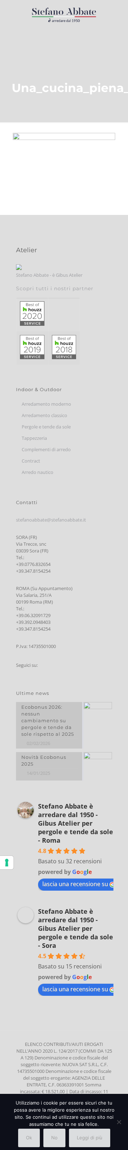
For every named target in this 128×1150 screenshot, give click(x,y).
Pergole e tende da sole (46, 426)
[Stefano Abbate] (64, 14)
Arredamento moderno (46, 404)
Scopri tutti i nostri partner (55, 288)
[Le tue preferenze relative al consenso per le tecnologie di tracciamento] (7, 862)
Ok (29, 1137)
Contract (31, 461)
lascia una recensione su (75, 884)
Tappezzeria (34, 438)
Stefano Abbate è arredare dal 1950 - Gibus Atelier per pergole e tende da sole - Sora (75, 928)
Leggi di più (89, 1137)
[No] (119, 1121)
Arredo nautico (37, 472)
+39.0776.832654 (33, 564)
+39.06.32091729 (33, 615)
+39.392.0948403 (33, 622)
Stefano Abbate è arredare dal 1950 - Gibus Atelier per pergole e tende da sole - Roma (75, 823)
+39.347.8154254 (33, 571)
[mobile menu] (118, 14)
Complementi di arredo (46, 449)
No (54, 1137)
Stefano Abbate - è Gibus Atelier (49, 275)
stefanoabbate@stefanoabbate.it (51, 520)
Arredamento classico (44, 415)
